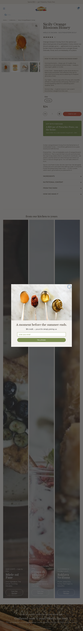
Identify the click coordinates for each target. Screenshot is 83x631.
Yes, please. (41, 340)
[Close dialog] (69, 286)
